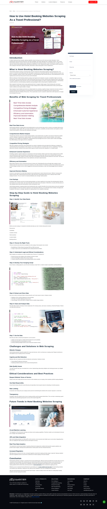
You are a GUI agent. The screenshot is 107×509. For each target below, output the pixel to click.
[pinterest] (87, 501)
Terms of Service (87, 488)
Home (11, 11)
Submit (73, 91)
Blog (14, 11)
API (36, 490)
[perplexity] (84, 504)
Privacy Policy (86, 486)
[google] (87, 504)
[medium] (90, 501)
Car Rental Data (38, 484)
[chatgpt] (81, 504)
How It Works (70, 488)
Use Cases (69, 490)
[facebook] (93, 501)
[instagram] (96, 501)
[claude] (90, 504)
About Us (85, 481)
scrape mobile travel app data (45, 466)
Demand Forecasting (55, 484)
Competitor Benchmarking (56, 482)
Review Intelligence (55, 488)
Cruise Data (37, 486)
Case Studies (70, 481)
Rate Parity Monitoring (55, 486)
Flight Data (37, 482)
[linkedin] (84, 501)
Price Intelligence (54, 481)
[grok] (93, 504)
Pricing (85, 482)
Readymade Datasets (39, 488)
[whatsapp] (104, 501)
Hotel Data (37, 481)
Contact (85, 484)
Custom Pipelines (54, 490)
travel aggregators (38, 464)
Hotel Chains (70, 486)
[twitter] (81, 501)
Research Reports (71, 484)
